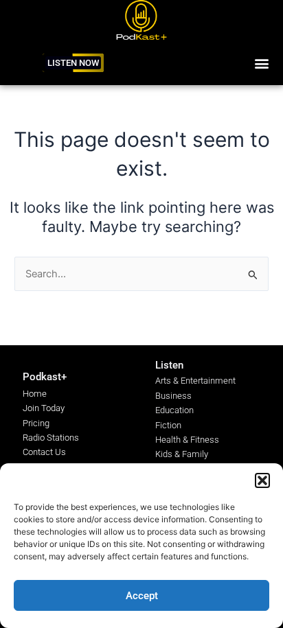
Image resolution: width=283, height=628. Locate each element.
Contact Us (44, 452)
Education (174, 410)
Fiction (168, 425)
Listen (169, 365)
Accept (142, 596)
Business (173, 396)
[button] (262, 480)
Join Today (44, 408)
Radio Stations (51, 437)
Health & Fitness (187, 439)
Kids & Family (181, 454)
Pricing (36, 423)
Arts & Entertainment (195, 380)
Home (35, 393)
